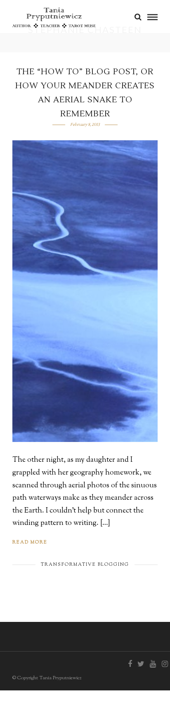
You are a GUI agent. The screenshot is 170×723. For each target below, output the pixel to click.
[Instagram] (164, 664)
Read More (29, 542)
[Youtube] (152, 664)
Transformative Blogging (85, 564)
